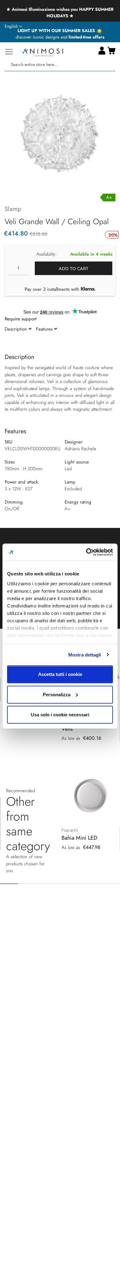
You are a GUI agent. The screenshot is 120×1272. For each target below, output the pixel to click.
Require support (21, 318)
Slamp (13, 208)
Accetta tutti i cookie (60, 674)
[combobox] (60, 64)
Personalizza (56, 694)
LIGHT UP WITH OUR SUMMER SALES (57, 30)
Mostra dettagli (84, 654)
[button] (13, 26)
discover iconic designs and (60, 37)
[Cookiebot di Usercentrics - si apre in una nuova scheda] (86, 552)
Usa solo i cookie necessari (60, 714)
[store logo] (41, 51)
